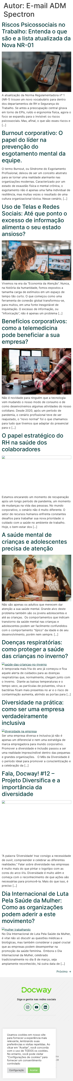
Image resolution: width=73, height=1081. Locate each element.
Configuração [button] (16, 1070)
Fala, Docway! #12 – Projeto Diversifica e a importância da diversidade (31, 783)
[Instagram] (27, 1007)
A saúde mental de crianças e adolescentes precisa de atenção (34, 541)
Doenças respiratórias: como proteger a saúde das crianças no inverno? (35, 649)
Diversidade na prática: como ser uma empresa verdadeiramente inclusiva (33, 712)
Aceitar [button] (34, 1070)
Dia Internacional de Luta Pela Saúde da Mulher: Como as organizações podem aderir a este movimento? (35, 907)
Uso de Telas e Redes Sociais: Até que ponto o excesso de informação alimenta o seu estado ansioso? (34, 220)
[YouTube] (36, 1007)
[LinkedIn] (45, 1007)
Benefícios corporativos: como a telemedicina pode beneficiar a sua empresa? (34, 331)
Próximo (64, 971)
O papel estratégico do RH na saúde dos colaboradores (32, 442)
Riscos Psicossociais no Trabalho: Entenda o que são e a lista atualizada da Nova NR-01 (36, 35)
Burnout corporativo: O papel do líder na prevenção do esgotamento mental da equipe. (34, 146)
